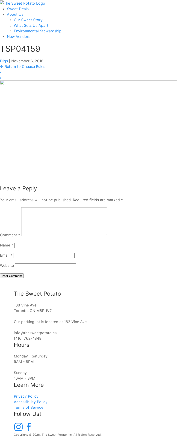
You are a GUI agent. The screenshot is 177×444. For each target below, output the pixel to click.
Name (6, 245)
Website (7, 265)
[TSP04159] (88, 130)
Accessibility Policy (30, 401)
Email (6, 255)
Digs (4, 61)
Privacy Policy (26, 396)
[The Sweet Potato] (22, 2)
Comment (10, 235)
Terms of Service (28, 407)
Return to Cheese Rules (22, 66)
